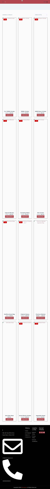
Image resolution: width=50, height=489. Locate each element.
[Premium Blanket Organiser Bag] (40, 266)
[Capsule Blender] (9, 165)
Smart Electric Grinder (25, 415)
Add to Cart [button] (9, 115)
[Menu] (3, 1)
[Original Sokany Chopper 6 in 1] (25, 266)
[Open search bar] (5, 1)
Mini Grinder (40, 212)
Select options (9, 216)
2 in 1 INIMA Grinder (9, 111)
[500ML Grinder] (25, 64)
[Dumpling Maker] (25, 165)
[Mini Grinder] (40, 165)
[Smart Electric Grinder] (25, 368)
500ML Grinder (25, 111)
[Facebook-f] (40, 432)
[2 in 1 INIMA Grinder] (9, 64)
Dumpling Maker (25, 212)
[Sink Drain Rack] (9, 368)
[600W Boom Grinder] (40, 64)
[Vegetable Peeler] (40, 368)
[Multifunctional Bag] (9, 266)
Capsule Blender (9, 212)
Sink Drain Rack (9, 415)
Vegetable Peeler (40, 415)
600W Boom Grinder (40, 111)
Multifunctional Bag (9, 314)
